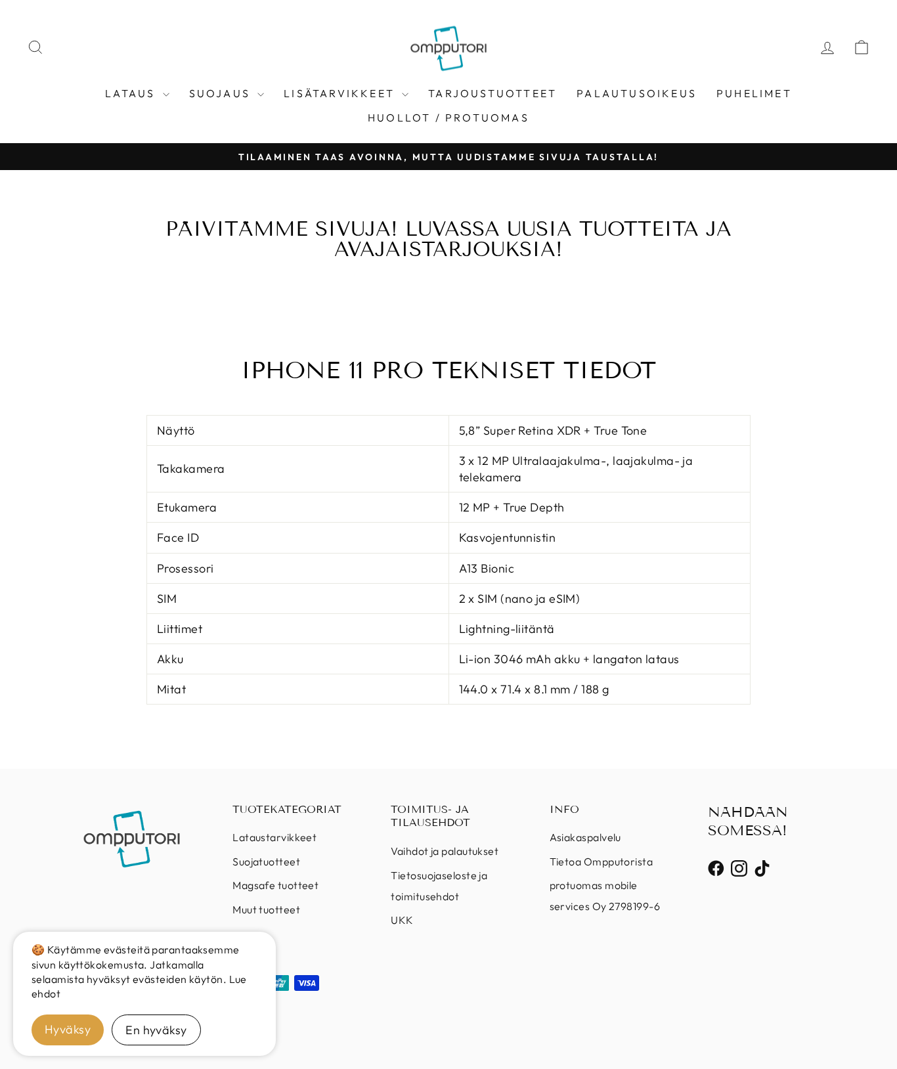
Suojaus (222, 93)
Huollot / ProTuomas (448, 117)
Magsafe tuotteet (275, 885)
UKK (402, 920)
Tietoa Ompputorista (601, 861)
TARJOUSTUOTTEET (492, 93)
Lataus (132, 93)
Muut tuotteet (266, 909)
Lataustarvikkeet (274, 837)
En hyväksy (156, 1029)
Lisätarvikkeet (341, 93)
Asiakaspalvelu (585, 837)
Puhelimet (754, 93)
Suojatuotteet (266, 861)
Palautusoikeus (637, 93)
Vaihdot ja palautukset (444, 851)
